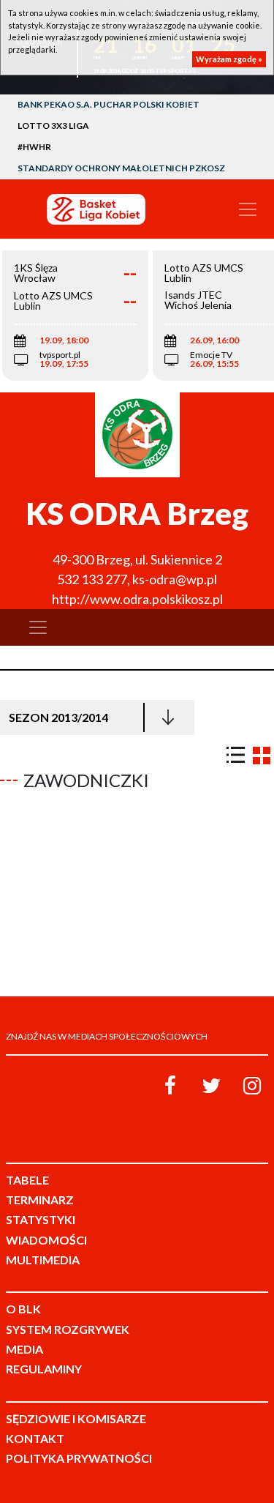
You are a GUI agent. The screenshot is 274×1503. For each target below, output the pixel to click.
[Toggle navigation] (247, 209)
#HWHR (34, 146)
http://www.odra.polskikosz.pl (137, 599)
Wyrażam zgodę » (229, 59)
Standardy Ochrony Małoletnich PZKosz (121, 168)
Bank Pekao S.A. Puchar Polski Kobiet (108, 104)
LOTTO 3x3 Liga (53, 125)
